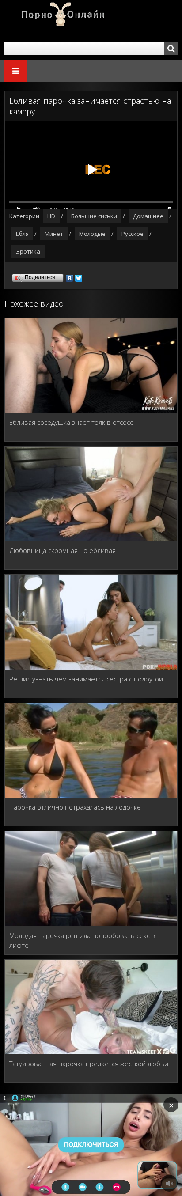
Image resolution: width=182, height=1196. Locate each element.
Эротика (28, 251)
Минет (54, 234)
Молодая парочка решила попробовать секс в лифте (82, 940)
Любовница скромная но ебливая (62, 550)
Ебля (22, 234)
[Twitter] (78, 276)
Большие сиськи (94, 216)
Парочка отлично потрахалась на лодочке (75, 806)
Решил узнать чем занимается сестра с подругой (86, 678)
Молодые (92, 234)
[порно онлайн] (57, 21)
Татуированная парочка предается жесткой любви (88, 1063)
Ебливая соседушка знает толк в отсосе (71, 422)
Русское (132, 234)
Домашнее (148, 216)
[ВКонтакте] (69, 276)
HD (51, 216)
